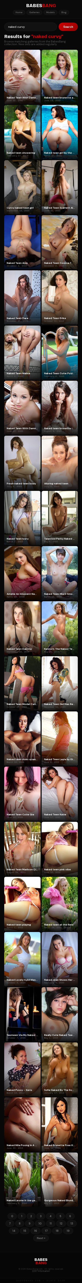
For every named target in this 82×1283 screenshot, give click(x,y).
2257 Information (41, 1271)
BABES (41, 5)
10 (40, 1223)
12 (61, 1223)
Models (50, 12)
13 (71, 1223)
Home (19, 12)
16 (35, 1231)
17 (46, 1231)
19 (68, 1231)
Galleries (34, 12)
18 (57, 1231)
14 (13, 1231)
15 (24, 1231)
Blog (63, 12)
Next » (41, 1238)
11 (51, 1223)
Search (68, 27)
